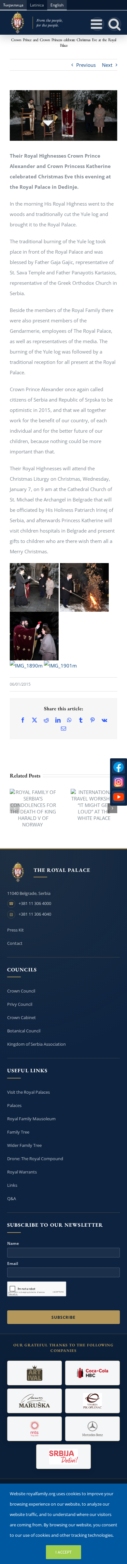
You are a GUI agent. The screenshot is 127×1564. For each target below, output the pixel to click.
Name (13, 1243)
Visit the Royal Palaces (28, 1092)
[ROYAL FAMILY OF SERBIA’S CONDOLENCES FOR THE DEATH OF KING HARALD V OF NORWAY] (33, 808)
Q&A (11, 1198)
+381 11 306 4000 (35, 903)
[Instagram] (118, 782)
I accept (63, 1552)
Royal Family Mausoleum (31, 1119)
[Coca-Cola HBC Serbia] (92, 1373)
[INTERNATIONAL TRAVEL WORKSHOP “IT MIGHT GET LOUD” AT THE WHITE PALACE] (94, 805)
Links (12, 1185)
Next (107, 65)
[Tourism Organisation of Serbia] (63, 1456)
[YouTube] (118, 796)
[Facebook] (118, 767)
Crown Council (21, 991)
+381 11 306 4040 (35, 914)
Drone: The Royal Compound (35, 1158)
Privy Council (19, 1004)
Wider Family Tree (24, 1145)
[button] (15, 808)
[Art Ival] (34, 1373)
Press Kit (15, 930)
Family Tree (18, 1132)
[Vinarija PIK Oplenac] (92, 1401)
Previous (86, 65)
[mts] (34, 1428)
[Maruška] (34, 1401)
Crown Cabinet (21, 1017)
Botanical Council (23, 1031)
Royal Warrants (22, 1172)
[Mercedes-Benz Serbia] (92, 1428)
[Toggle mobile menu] (97, 24)
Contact (14, 943)
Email (12, 1263)
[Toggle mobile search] (114, 24)
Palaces (14, 1105)
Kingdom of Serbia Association (36, 1044)
